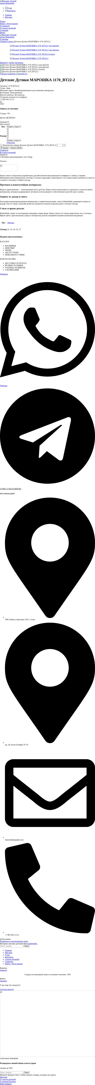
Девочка (10, 223)
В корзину (4, 148)
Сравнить (9, 962)
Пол (3, 127)
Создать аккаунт (7, 989)
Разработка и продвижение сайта (14, 941)
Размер (3, 136)
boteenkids (32, 944)
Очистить (11, 143)
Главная (3, 41)
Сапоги (10, 41)
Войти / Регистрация (14, 964)
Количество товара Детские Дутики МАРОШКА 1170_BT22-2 (29, 145)
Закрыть (3, 970)
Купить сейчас (16, 148)
